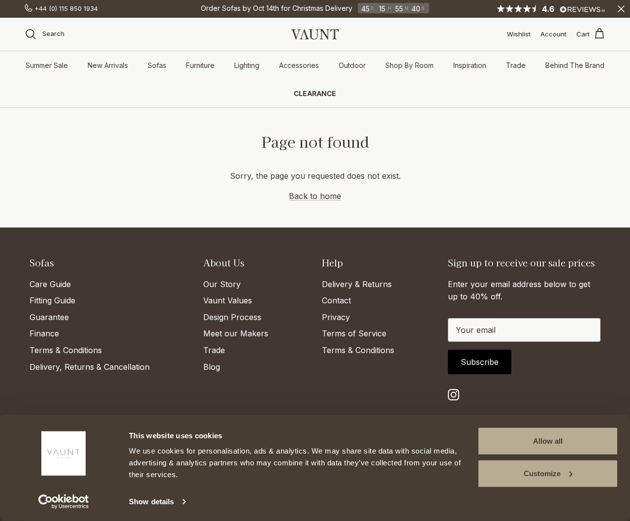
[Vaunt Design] (315, 34)
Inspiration (469, 65)
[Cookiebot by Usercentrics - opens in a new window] (64, 501)
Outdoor (352, 65)
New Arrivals (108, 65)
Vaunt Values (227, 300)
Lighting (246, 65)
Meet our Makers (235, 333)
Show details (151, 501)
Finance (44, 333)
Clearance (315, 93)
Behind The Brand (574, 65)
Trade (516, 65)
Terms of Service (354, 333)
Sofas (157, 65)
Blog (211, 367)
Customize (542, 473)
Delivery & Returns (357, 284)
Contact (336, 300)
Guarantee (49, 317)
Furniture (200, 65)
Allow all (548, 441)
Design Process (232, 317)
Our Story (222, 284)
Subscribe (480, 362)
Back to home (315, 196)
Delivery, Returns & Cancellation (90, 367)
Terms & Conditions (66, 350)
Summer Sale (47, 65)
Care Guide (50, 284)
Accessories (299, 65)
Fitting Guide (52, 300)
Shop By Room (409, 65)
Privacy (336, 317)
